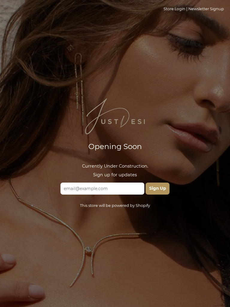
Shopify (143, 205)
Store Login (174, 9)
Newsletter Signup (206, 9)
